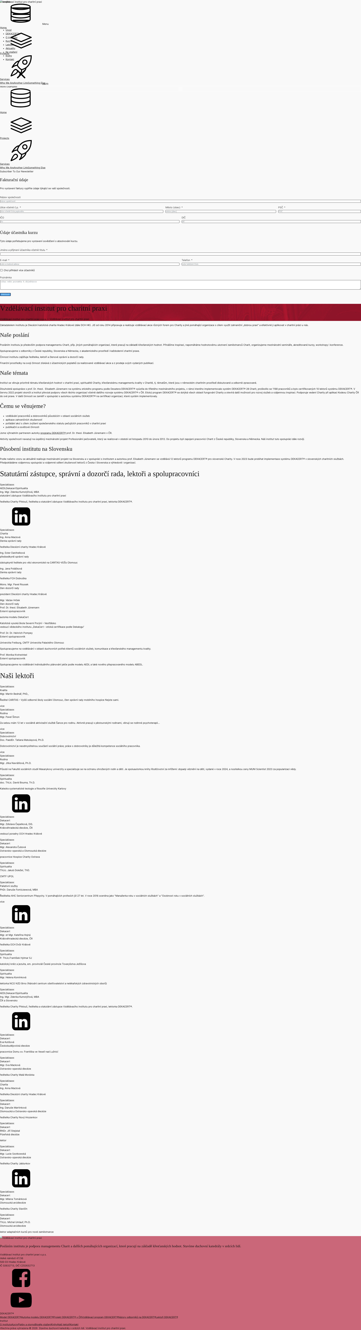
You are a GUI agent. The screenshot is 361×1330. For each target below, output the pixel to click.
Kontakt (10, 59)
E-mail (3, 260)
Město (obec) (172, 207)
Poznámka (6, 277)
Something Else (36, 167)
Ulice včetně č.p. (9, 207)
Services (5, 164)
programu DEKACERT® (53, 433)
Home (3, 112)
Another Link (21, 167)
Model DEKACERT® (10, 1317)
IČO (2, 217)
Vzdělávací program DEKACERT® (100, 1317)
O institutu (11, 37)
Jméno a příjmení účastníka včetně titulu (22, 250)
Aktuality (10, 48)
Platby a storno (26, 1324)
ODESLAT (5, 294)
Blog (37, 1324)
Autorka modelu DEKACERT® (37, 1317)
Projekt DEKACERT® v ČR (67, 1317)
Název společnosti (10, 197)
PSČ (280, 207)
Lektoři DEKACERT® (167, 1317)
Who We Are (7, 167)
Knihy (9, 55)
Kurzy (9, 41)
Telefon (186, 260)
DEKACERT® (12, 33)
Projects (4, 138)
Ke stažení (11, 52)
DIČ (184, 217)
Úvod (8, 30)
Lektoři (9, 44)
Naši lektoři (63, 1324)
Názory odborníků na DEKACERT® (137, 1317)
